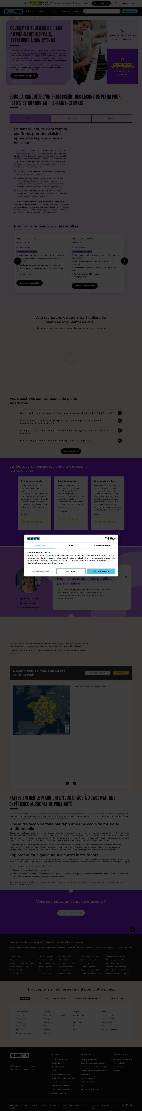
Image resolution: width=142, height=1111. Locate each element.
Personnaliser (70, 571)
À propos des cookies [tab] (102, 545)
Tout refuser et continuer (41, 571)
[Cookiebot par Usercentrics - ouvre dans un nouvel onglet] (106, 538)
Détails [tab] (71, 545)
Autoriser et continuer (101, 571)
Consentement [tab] (40, 545)
